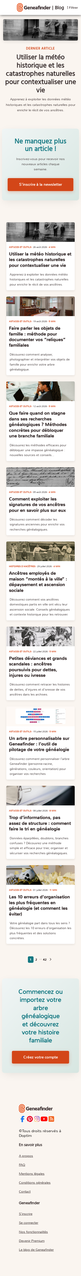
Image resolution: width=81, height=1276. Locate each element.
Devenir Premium (32, 1241)
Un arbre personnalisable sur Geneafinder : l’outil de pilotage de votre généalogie (39, 744)
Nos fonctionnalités (33, 1232)
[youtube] (44, 1119)
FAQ (22, 1165)
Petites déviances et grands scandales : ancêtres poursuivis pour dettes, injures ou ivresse (38, 667)
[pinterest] (30, 1119)
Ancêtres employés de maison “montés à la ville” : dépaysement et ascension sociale (38, 581)
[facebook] (22, 1119)
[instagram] (37, 1119)
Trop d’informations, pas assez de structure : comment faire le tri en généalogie (40, 823)
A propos (26, 1156)
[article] (40, 232)
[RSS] (51, 1119)
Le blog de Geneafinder (36, 1249)
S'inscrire (25, 1214)
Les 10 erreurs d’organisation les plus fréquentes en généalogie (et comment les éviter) (39, 905)
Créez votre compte (40, 1057)
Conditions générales (35, 1182)
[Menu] (34, 7)
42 (45, 959)
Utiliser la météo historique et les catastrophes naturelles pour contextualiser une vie (40, 259)
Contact (25, 1191)
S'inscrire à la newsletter (40, 184)
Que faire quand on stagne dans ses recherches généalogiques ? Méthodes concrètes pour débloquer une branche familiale (38, 424)
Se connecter (28, 1222)
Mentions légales (32, 1173)
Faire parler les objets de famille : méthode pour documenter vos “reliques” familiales (37, 336)
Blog (59, 8)
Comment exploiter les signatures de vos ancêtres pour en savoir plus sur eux (37, 504)
